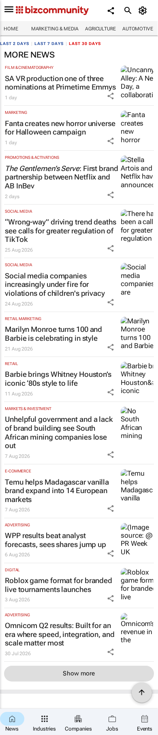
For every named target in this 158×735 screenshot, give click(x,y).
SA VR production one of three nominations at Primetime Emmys (60, 83)
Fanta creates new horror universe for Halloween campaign (60, 128)
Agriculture (100, 29)
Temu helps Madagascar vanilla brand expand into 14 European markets (57, 491)
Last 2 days (14, 43)
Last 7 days (49, 43)
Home (11, 29)
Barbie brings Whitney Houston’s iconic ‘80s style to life (58, 378)
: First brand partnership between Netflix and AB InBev (61, 177)
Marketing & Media (55, 29)
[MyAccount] (144, 10)
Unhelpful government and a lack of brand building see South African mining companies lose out (59, 432)
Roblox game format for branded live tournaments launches (58, 585)
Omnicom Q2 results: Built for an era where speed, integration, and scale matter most (60, 634)
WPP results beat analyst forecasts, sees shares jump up (55, 540)
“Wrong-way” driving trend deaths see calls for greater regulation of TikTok (60, 231)
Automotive (137, 29)
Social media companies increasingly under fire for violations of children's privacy (55, 284)
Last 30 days (85, 43)
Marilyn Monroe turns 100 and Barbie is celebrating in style (53, 333)
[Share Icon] (111, 96)
